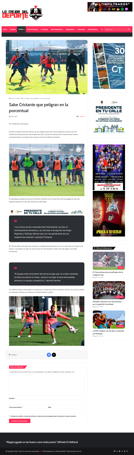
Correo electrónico (16, 407)
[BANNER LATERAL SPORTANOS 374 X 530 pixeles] (109, 190)
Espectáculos (93, 29)
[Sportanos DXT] (22, 13)
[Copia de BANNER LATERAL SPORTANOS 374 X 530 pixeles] (109, 236)
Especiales (70, 29)
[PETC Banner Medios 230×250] (109, 134)
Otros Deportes (56, 29)
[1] (109, 88)
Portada (13, 29)
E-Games (44, 29)
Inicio (5, 29)
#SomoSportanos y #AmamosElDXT (54, 451)
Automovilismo (32, 29)
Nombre (12, 398)
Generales (81, 29)
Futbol (21, 29)
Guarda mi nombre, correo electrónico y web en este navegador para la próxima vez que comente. (43, 416)
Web (49, 407)
